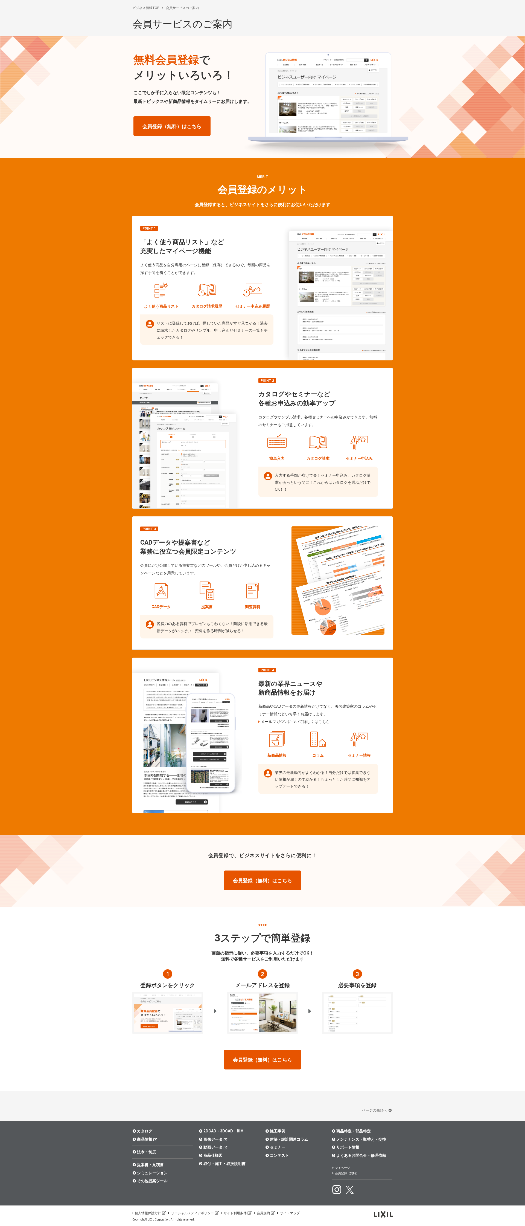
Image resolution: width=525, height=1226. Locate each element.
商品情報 (144, 1139)
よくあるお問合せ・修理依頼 (361, 1155)
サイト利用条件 (235, 1213)
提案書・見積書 (150, 1165)
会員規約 (263, 1213)
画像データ (213, 1139)
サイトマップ (290, 1213)
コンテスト (279, 1155)
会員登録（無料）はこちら (172, 126)
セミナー (277, 1147)
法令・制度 (146, 1152)
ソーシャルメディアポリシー (192, 1213)
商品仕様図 (213, 1155)
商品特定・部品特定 (353, 1131)
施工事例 (277, 1131)
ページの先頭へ (375, 1110)
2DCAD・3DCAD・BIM (223, 1131)
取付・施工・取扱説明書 (224, 1163)
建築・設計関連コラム (289, 1139)
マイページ (342, 1168)
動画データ (213, 1147)
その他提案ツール (152, 1181)
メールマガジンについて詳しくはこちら (295, 721)
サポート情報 (347, 1147)
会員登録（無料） (347, 1173)
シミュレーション (152, 1173)
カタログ (144, 1131)
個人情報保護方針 (148, 1213)
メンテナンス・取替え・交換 (361, 1139)
